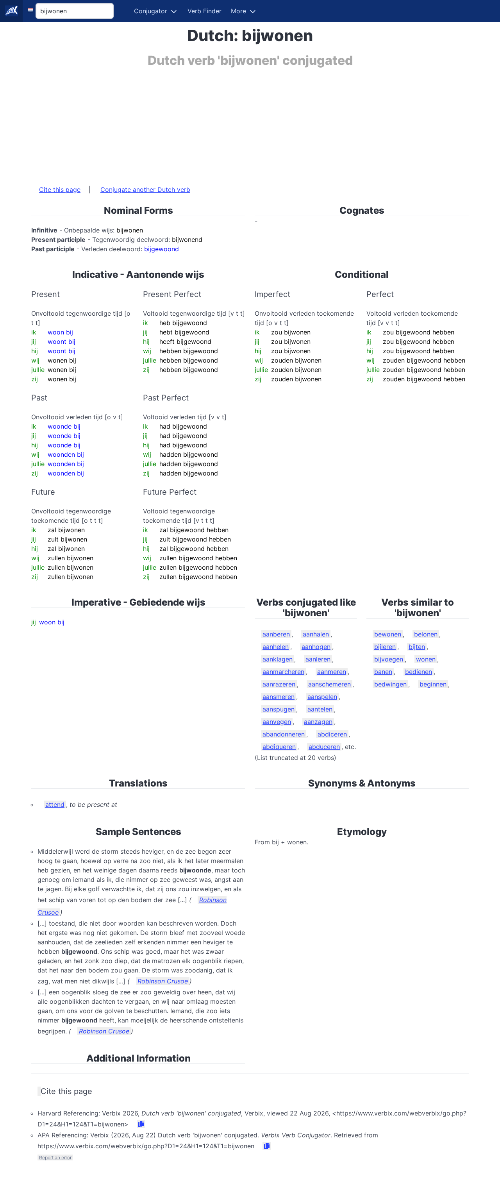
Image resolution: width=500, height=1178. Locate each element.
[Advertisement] (250, 122)
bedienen (418, 672)
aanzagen (318, 722)
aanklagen (277, 659)
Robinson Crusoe (163, 981)
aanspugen (278, 709)
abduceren (324, 747)
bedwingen (390, 684)
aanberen (276, 634)
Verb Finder (204, 11)
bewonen (387, 634)
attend (54, 804)
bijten (417, 647)
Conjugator (150, 11)
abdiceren (332, 734)
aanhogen (316, 647)
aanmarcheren (283, 672)
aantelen (319, 709)
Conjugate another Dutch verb (145, 189)
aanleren (317, 659)
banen (383, 672)
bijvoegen (388, 659)
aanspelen (322, 697)
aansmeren (278, 697)
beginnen (433, 684)
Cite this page (59, 189)
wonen (426, 659)
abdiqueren (279, 747)
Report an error (55, 1157)
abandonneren (283, 734)
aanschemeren (329, 684)
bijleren (385, 647)
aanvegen (276, 722)
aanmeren (331, 672)
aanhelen (275, 647)
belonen (426, 634)
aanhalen (316, 634)
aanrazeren (278, 684)
